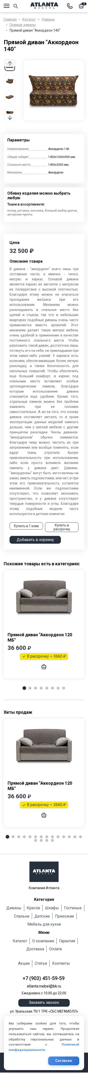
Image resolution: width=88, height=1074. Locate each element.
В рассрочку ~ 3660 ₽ (46, 656)
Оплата (55, 949)
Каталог (20, 941)
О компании (43, 941)
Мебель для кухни (44, 924)
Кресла (33, 908)
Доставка (35, 949)
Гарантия (67, 941)
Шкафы (52, 908)
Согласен (63, 1061)
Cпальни (21, 916)
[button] (9, 117)
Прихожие (64, 916)
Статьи (41, 963)
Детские (42, 916)
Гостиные (73, 908)
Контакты (61, 963)
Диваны (14, 908)
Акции (24, 963)
